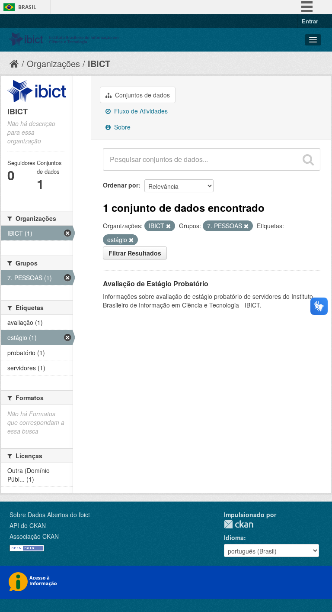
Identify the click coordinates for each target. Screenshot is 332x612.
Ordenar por (120, 185)
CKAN (238, 524)
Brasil (27, 7)
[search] (308, 159)
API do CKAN (28, 525)
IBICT (99, 63)
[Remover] (168, 226)
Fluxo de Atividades (140, 111)
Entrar (310, 21)
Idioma (234, 537)
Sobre (121, 127)
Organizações (53, 63)
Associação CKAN (34, 536)
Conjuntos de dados (141, 95)
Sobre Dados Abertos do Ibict (50, 514)
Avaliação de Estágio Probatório (155, 283)
